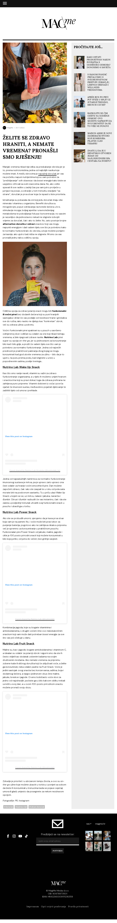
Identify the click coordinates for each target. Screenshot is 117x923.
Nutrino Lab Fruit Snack (18, 643)
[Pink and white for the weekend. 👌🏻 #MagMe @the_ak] (89, 846)
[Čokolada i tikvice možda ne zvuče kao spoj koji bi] (107, 846)
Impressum (33, 906)
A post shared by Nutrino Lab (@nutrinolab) (35, 619)
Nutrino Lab (22, 807)
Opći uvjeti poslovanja (53, 906)
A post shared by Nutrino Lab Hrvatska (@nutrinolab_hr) (34, 470)
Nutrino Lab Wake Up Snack (21, 367)
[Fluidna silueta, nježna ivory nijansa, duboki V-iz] (98, 835)
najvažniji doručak (47, 173)
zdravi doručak (37, 807)
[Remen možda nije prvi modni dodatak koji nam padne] (107, 835)
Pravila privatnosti (78, 906)
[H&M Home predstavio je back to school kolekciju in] (98, 846)
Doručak (9, 807)
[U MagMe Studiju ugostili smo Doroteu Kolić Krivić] (89, 835)
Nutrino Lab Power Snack (20, 512)
